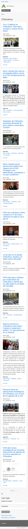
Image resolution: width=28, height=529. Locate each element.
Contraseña (4, 506)
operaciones (6, 438)
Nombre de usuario (6, 501)
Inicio (2, 14)
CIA (21, 244)
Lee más (5, 64)
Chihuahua (6, 58)
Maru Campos (13, 58)
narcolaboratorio (7, 480)
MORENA (13, 378)
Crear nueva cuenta (6, 515)
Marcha (19, 378)
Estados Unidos (15, 244)
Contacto (3, 523)
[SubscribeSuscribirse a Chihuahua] (2, 493)
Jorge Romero (7, 62)
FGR (4, 110)
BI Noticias (10, 6)
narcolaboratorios (17, 314)
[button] (6, 10)
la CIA (20, 480)
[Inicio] (4, 6)
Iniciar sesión (4, 1)
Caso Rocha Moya (8, 203)
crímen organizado (18, 110)
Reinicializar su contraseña (8, 517)
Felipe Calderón (7, 60)
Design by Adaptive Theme (22, 527)
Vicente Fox (16, 60)
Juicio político (6, 155)
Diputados (20, 153)
